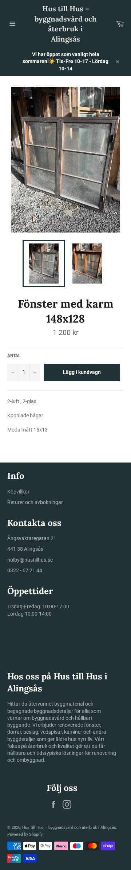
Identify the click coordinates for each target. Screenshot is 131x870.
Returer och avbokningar (35, 502)
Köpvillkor (18, 492)
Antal (14, 355)
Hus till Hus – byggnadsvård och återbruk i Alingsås (65, 23)
